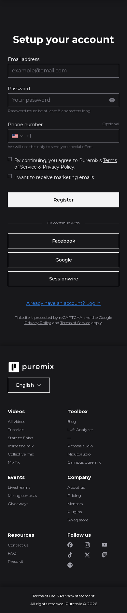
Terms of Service (75, 322)
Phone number (25, 124)
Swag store (77, 519)
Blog (71, 421)
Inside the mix (21, 445)
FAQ (12, 553)
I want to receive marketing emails (54, 177)
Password (19, 89)
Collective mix (21, 454)
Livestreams (19, 487)
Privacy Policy (37, 322)
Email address (23, 59)
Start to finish (20, 437)
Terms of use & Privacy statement (63, 595)
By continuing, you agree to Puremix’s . (65, 163)
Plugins (74, 511)
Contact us (18, 545)
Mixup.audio (79, 454)
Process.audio (80, 445)
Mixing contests (22, 495)
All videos (16, 421)
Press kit (15, 561)
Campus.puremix (84, 462)
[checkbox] (10, 159)
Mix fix (14, 462)
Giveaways (18, 503)
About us (76, 487)
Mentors (75, 503)
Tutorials (16, 429)
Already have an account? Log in (63, 303)
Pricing (74, 495)
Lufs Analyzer (80, 429)
